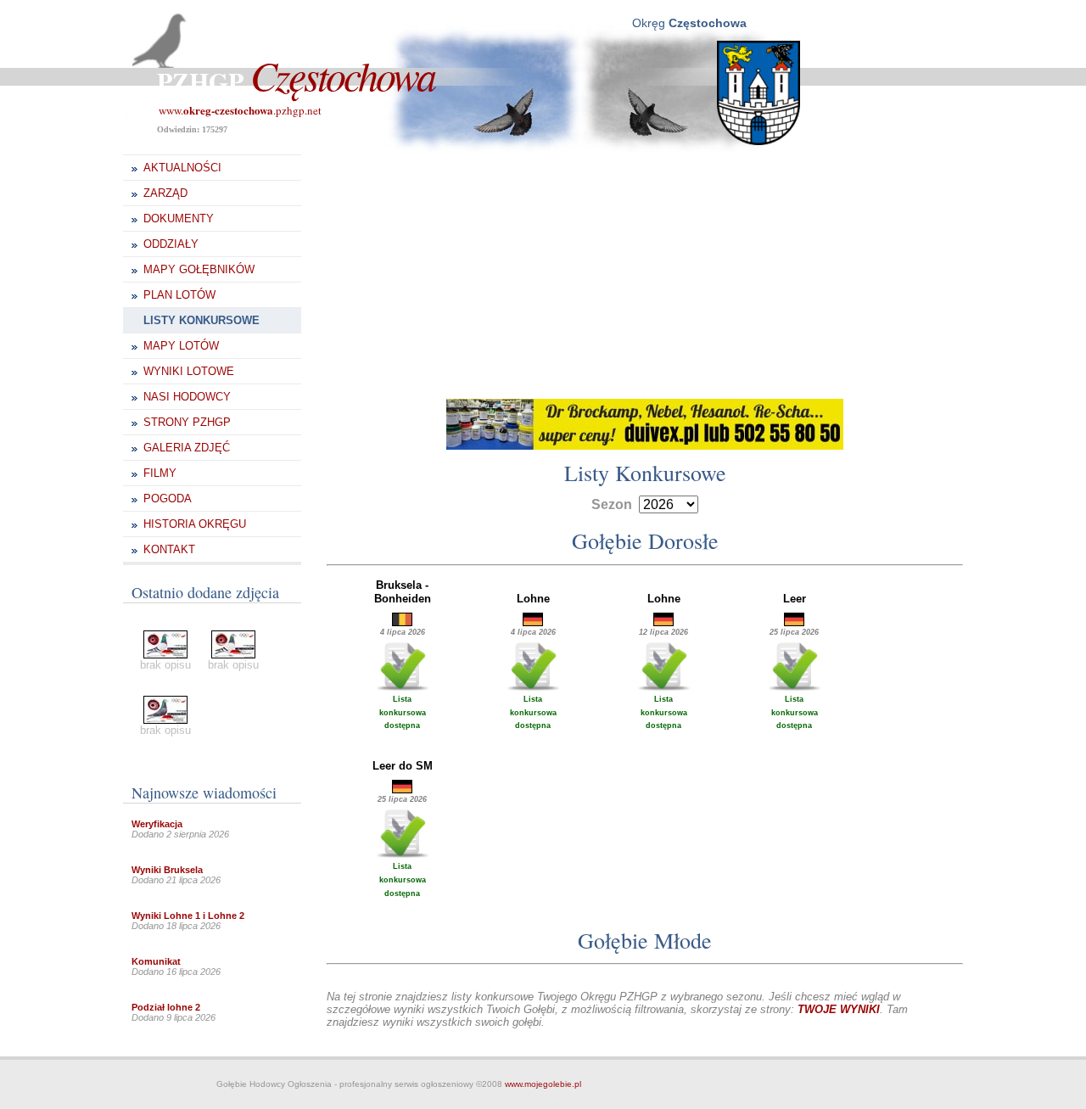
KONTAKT (169, 549)
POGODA (167, 498)
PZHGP (295, 80)
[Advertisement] (645, 271)
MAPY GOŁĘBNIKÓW (199, 269)
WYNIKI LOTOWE (188, 371)
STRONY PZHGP (187, 422)
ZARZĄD (165, 193)
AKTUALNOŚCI (182, 167)
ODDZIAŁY (171, 244)
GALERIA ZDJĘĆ (186, 447)
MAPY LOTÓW (181, 345)
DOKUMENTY (178, 218)
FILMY (159, 473)
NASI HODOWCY (187, 396)
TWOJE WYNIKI (839, 1009)
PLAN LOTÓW (179, 294)
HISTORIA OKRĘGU (194, 524)
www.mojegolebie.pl (543, 1084)
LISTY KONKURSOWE (201, 320)
